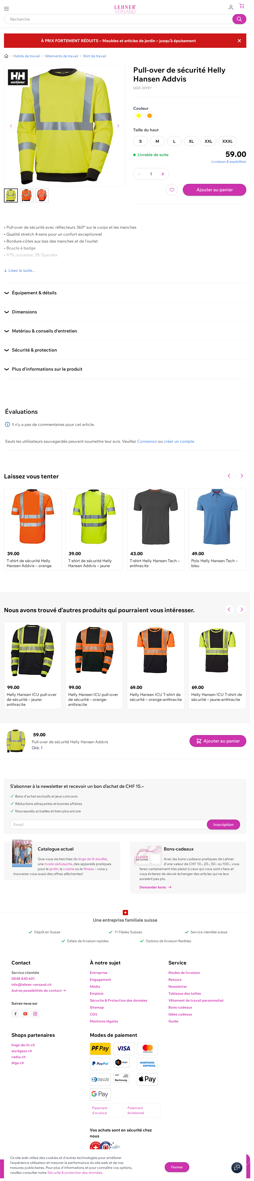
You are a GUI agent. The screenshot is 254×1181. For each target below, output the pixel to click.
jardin (53, 869)
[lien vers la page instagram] (35, 1014)
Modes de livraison (184, 972)
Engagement (100, 979)
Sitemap (97, 1007)
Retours (175, 979)
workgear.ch (21, 1051)
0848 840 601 (23, 978)
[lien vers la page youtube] (26, 1014)
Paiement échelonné (135, 1110)
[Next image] (118, 126)
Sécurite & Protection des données (118, 1000)
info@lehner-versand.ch (31, 984)
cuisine (68, 869)
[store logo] (125, 9)
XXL (208, 141)
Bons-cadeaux (180, 1007)
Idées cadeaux (180, 1014)
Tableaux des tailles (184, 993)
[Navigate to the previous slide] (229, 476)
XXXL (227, 141)
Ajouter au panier (214, 189)
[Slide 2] (26, 195)
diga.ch (17, 1063)
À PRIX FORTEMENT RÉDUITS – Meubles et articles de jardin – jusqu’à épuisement (118, 40)
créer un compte (179, 441)
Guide (173, 1021)
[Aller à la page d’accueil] (6, 56)
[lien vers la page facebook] (16, 1014)
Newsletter (177, 986)
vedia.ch (18, 1057)
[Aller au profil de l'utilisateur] (232, 7)
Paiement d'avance (99, 1110)
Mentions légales (104, 1021)
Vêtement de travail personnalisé (195, 1000)
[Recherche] (239, 19)
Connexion (147, 441)
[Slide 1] (11, 195)
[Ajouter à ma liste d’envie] (172, 190)
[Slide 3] (42, 195)
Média (95, 986)
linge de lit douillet (92, 859)
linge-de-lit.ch (23, 1045)
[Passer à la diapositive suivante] (241, 476)
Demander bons (152, 887)
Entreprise (98, 972)
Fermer (177, 1167)
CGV (93, 1014)
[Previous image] (11, 126)
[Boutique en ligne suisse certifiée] (96, 1147)
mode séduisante (58, 864)
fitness (88, 869)
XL (191, 141)
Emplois (96, 993)
